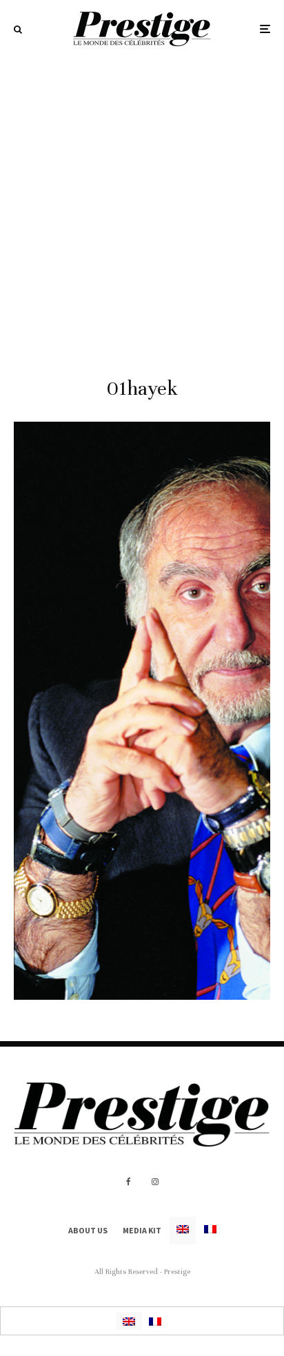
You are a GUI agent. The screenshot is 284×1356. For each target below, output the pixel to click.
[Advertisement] (142, 207)
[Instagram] (155, 1181)
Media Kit (142, 1230)
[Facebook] (128, 1181)
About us (88, 1230)
